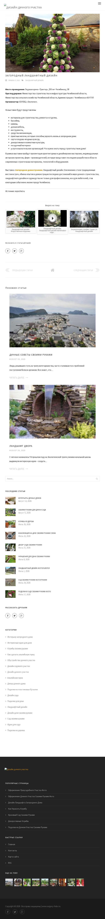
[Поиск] (97, 478)
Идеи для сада (13, 724)
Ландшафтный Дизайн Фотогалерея (34, 568)
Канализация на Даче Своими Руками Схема (37, 533)
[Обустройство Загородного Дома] (53, 882)
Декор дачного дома (16, 683)
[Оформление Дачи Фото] (36, 882)
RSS (9, 863)
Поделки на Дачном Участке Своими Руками (27, 827)
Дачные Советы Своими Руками (30, 354)
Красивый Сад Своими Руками (21, 815)
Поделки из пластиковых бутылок (22, 689)
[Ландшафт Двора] (52, 411)
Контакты (12, 850)
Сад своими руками (15, 718)
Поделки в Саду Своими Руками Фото (34, 591)
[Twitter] (14, 250)
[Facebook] (7, 250)
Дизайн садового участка (18, 666)
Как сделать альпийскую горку (21, 654)
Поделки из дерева (16, 730)
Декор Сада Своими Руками (30, 545)
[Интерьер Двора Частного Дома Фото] (71, 882)
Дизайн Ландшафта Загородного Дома (25, 802)
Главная (11, 844)
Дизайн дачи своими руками (19, 713)
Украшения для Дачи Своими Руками (34, 556)
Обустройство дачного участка (21, 660)
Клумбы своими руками (17, 648)
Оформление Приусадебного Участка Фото (27, 790)
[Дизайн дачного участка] (23, 5)
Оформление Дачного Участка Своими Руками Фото (31, 796)
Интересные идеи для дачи (19, 642)
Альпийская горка (15, 678)
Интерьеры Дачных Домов (29, 498)
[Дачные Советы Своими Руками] (52, 320)
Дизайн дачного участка (18, 672)
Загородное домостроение (28, 170)
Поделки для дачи (15, 701)
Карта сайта (13, 856)
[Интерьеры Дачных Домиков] (62, 882)
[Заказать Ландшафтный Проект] (44, 882)
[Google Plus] (21, 250)
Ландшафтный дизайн (34, 80)
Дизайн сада (12, 695)
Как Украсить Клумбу (17, 808)
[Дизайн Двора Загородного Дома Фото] (27, 882)
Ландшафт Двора (20, 445)
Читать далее (16, 377)
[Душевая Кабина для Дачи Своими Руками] (80, 882)
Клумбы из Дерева (26, 521)
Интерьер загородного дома (20, 637)
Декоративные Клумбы (18, 821)
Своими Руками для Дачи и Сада (32, 510)
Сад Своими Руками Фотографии (32, 580)
